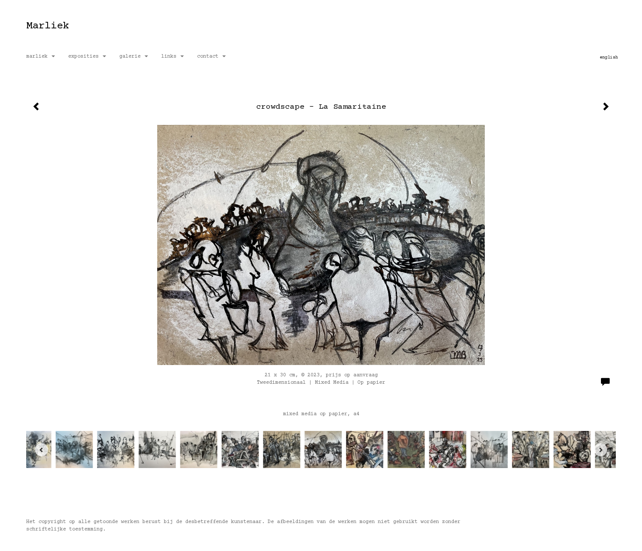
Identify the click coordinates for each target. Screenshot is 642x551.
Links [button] (170, 56)
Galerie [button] (131, 56)
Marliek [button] (38, 56)
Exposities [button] (85, 56)
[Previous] (41, 449)
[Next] (600, 449)
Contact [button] (209, 56)
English (609, 57)
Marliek (47, 26)
